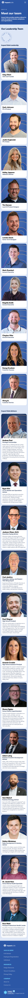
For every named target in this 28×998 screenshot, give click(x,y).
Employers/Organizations (11, 957)
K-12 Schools (7, 953)
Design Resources (9, 967)
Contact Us (7, 985)
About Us (6, 982)
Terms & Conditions (9, 971)
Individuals (7, 960)
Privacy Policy (8, 974)
